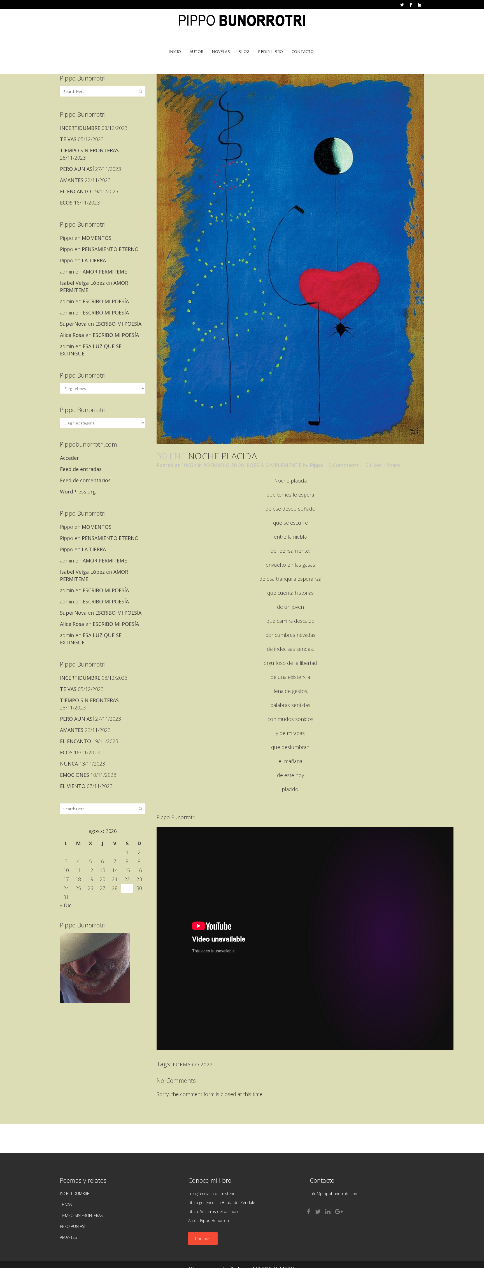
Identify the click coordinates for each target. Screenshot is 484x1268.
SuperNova (73, 323)
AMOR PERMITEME (105, 271)
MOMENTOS (96, 238)
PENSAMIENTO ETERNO (110, 249)
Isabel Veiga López (82, 282)
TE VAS (68, 139)
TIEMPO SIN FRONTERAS (89, 150)
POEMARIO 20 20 (223, 465)
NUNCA (69, 763)
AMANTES (71, 180)
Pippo (316, 465)
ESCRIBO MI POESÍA (106, 301)
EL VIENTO (72, 786)
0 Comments (344, 465)
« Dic (65, 905)
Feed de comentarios (85, 480)
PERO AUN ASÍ (77, 169)
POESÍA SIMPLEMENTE (273, 465)
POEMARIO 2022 (193, 1064)
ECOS (66, 202)
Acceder (69, 457)
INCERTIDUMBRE (80, 128)
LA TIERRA (94, 260)
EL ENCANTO (75, 191)
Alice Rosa (72, 335)
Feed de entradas (81, 469)
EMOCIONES (74, 774)
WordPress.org (78, 491)
